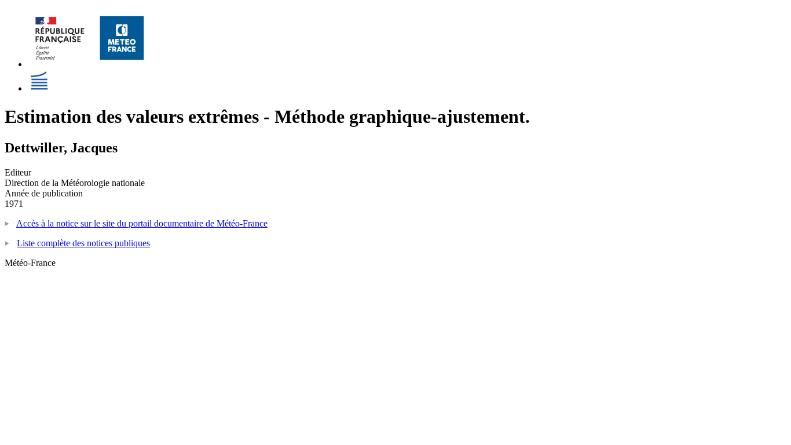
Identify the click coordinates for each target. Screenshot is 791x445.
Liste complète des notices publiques (83, 243)
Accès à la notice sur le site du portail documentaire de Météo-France (142, 223)
